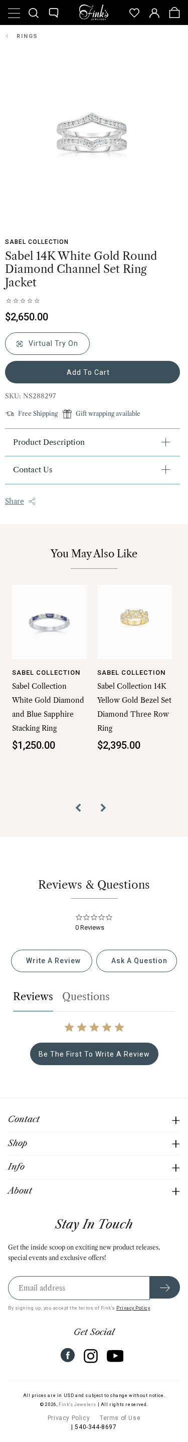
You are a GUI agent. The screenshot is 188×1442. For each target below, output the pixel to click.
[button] (81, 809)
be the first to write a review (94, 1054)
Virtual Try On (52, 343)
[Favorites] (134, 12)
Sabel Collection (37, 241)
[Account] (154, 12)
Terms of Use (120, 1418)
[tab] (51, 961)
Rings (27, 36)
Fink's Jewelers (77, 1404)
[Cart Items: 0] (174, 12)
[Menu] (13, 12)
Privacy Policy (133, 1308)
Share (14, 501)
